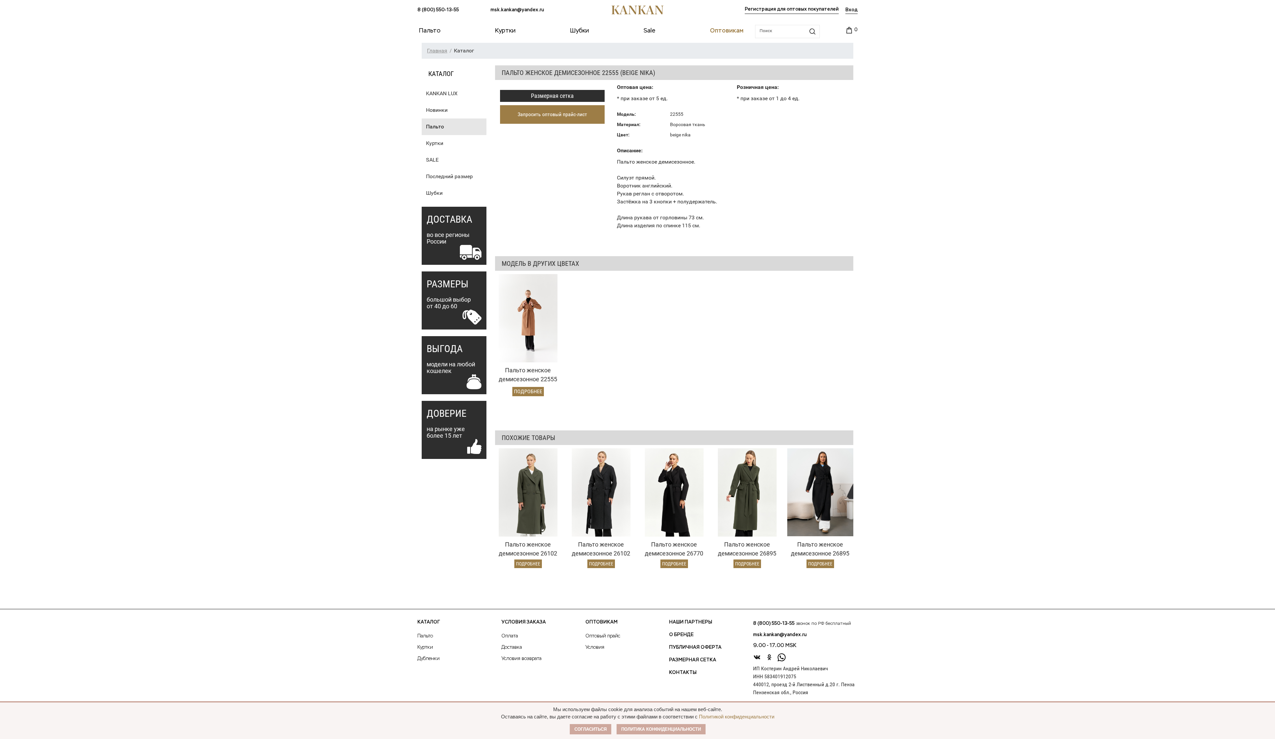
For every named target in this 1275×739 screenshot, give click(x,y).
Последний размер (449, 176)
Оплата (509, 636)
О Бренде (681, 634)
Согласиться (590, 729)
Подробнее (528, 391)
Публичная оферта (695, 647)
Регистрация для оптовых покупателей (792, 9)
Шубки (434, 193)
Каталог (428, 622)
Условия (594, 647)
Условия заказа (523, 622)
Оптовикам (601, 622)
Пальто (435, 126)
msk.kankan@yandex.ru (517, 10)
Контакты (683, 672)
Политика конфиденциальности (661, 729)
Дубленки (428, 658)
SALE (432, 160)
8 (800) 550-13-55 (438, 10)
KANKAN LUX (442, 93)
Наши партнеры (690, 622)
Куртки (434, 143)
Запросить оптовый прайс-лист (552, 114)
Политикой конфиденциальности (736, 716)
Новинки (437, 110)
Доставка (511, 647)
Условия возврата (521, 658)
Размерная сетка (552, 95)
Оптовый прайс (602, 636)
